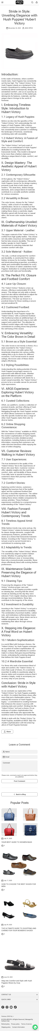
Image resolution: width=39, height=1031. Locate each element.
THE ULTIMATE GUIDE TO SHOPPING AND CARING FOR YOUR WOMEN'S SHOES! (18, 929)
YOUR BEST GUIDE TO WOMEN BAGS (16, 842)
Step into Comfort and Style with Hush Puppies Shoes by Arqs (16, 982)
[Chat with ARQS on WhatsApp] (35, 1027)
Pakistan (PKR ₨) (6, 1016)
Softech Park (5, 1021)
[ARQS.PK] (19, 2)
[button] (37, 2)
